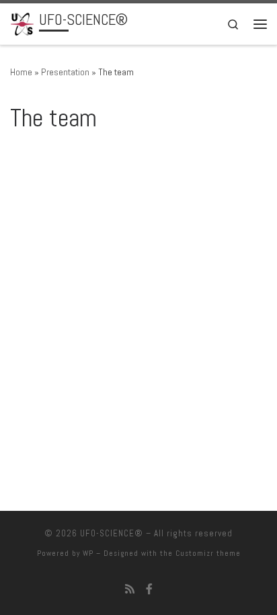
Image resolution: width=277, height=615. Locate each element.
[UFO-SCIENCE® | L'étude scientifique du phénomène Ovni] (22, 22)
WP (88, 553)
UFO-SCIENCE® (111, 533)
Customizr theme (208, 553)
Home (21, 72)
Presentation (65, 72)
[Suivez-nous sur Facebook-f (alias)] (149, 589)
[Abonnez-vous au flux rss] (129, 589)
